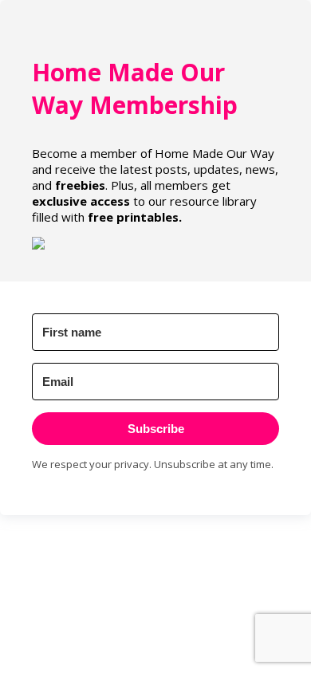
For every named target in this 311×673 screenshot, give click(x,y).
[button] (155, 243)
